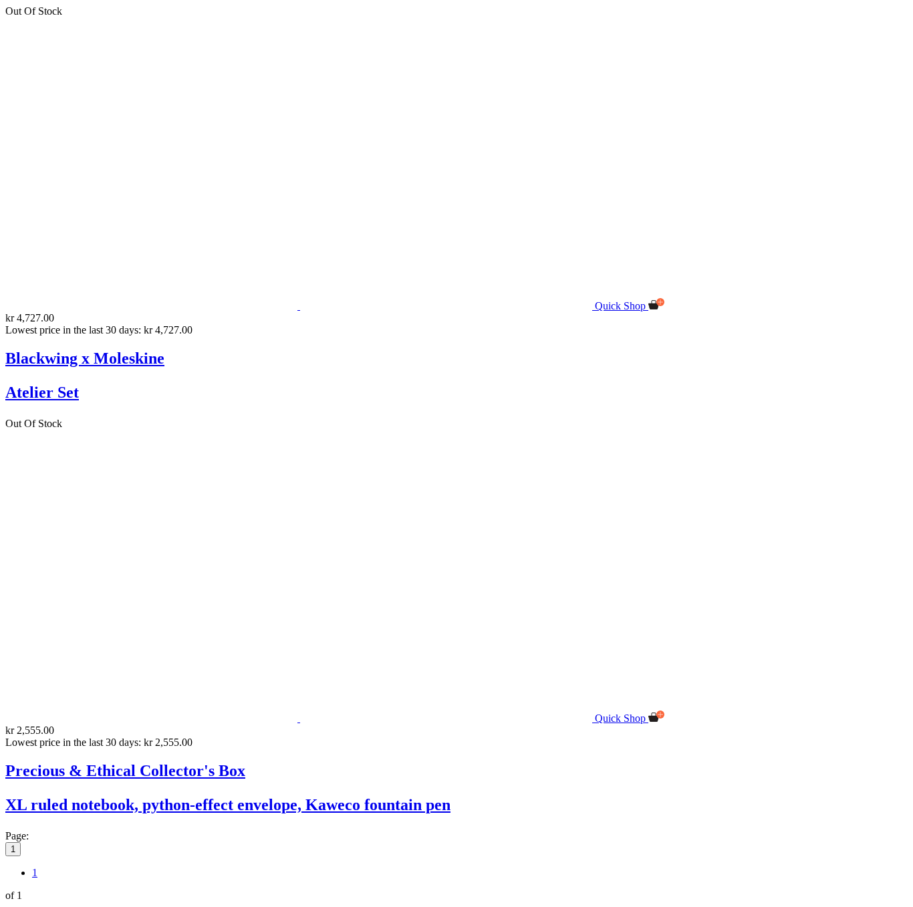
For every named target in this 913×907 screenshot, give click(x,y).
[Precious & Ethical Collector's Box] (300, 718)
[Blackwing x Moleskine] (300, 305)
